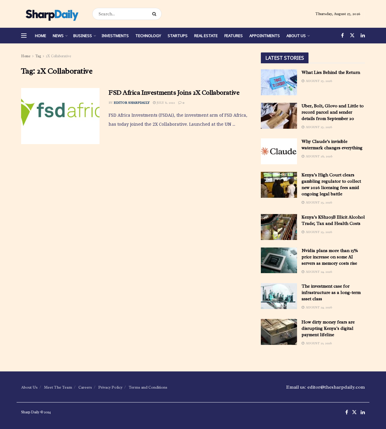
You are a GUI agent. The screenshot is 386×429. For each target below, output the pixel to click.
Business (82, 35)
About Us (296, 35)
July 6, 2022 (165, 102)
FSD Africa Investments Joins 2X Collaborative (174, 92)
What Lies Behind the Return (331, 72)
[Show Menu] (24, 35)
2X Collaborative (58, 56)
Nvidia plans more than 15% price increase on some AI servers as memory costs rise (330, 257)
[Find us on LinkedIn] (363, 35)
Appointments (264, 35)
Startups (178, 35)
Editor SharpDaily (132, 102)
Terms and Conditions (148, 387)
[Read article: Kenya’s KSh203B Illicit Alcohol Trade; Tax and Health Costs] (279, 227)
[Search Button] (155, 14)
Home (40, 35)
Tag (38, 56)
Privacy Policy (110, 387)
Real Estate (206, 35)
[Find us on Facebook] (342, 35)
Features (233, 35)
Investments (115, 35)
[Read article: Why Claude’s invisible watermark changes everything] (279, 151)
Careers (85, 387)
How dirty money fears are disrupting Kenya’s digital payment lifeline (328, 328)
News (58, 35)
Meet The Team (58, 387)
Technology (148, 35)
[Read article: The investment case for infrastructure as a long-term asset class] (279, 296)
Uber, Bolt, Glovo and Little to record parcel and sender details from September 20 (333, 112)
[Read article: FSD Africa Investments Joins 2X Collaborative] (60, 116)
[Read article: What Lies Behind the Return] (279, 82)
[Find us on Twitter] (352, 35)
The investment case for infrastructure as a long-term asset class (331, 292)
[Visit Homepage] (51, 14)
